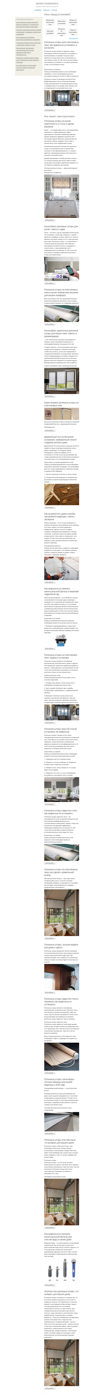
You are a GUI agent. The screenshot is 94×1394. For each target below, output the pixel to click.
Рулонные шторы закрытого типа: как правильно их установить (60, 812)
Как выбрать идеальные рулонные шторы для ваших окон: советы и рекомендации (61, 333)
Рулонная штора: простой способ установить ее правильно (60, 730)
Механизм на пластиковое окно (61, 32)
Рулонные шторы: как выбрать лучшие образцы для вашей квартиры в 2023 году (59, 1082)
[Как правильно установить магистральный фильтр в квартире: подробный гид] (61, 640)
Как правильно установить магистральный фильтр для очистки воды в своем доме (58, 1237)
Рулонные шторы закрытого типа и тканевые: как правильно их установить (61, 1001)
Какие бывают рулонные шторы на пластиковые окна (61, 404)
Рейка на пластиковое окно (73, 32)
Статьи (54, 9)
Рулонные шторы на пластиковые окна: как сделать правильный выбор (60, 872)
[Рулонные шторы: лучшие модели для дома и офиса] (61, 977)
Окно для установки (50, 32)
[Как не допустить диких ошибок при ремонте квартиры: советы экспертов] (61, 568)
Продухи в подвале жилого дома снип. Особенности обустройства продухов (27, 60)
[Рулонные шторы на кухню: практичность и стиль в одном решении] (61, 196)
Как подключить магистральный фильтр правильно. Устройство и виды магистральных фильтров (27, 25)
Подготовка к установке (61, 22)
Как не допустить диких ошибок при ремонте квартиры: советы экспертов (59, 516)
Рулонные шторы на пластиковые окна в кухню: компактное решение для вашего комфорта (61, 292)
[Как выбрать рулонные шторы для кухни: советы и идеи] (61, 269)
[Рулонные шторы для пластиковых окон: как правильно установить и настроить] (61, 98)
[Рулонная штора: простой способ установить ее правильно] (61, 789)
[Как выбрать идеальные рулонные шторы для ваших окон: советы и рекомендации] (61, 381)
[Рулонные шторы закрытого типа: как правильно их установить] (61, 852)
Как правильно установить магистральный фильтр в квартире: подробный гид (61, 591)
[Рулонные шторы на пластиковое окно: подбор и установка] (61, 712)
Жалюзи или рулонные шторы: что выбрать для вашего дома (61, 1293)
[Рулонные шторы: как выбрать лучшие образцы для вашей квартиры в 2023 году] (61, 1121)
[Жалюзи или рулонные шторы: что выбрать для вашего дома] (61, 1362)
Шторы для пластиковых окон (50, 22)
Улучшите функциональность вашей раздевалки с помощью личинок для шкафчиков (28, 32)
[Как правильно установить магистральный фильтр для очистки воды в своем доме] (61, 1270)
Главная (38, 9)
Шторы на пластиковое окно (73, 22)
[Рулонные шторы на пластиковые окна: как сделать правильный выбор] (61, 912)
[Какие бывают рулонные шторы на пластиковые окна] (61, 414)
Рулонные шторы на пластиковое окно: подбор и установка (60, 656)
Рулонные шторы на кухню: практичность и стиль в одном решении (59, 124)
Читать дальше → (49, 110)
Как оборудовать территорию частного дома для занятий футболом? (26, 68)
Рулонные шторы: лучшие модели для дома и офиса (61, 946)
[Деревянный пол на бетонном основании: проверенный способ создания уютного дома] (61, 494)
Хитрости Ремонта (47, 3)
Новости (46, 9)
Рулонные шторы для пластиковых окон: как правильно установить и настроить (61, 45)
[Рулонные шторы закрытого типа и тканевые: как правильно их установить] (61, 1057)
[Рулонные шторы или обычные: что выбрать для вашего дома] (61, 1202)
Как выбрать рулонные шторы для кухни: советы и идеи (61, 228)
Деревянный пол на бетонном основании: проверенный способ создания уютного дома (60, 439)
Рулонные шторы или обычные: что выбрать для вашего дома (60, 1141)
